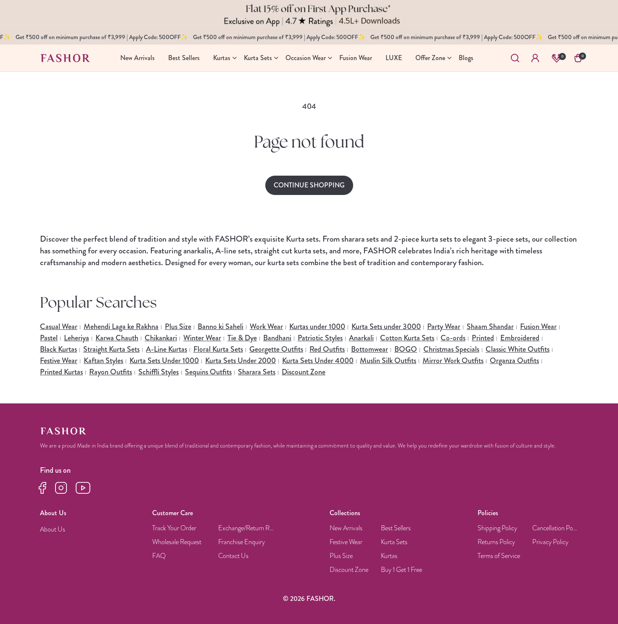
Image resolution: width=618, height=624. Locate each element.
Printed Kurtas (61, 371)
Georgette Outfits (276, 349)
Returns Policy (496, 542)
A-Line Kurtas (166, 349)
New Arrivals (346, 528)
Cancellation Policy (555, 528)
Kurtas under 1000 (317, 326)
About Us (52, 529)
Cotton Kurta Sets (407, 337)
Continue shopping (309, 185)
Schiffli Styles (158, 371)
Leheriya (76, 337)
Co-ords (453, 337)
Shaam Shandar (490, 326)
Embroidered (519, 337)
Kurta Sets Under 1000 (164, 360)
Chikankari (161, 337)
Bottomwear (369, 349)
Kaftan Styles (103, 360)
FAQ (159, 556)
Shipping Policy (497, 528)
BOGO (405, 349)
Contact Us (233, 556)
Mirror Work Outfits (453, 360)
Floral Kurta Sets (218, 349)
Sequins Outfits (208, 371)
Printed (483, 337)
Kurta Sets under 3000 (386, 326)
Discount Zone (303, 371)
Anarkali (361, 337)
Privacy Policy (550, 542)
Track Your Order (174, 528)
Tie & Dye (242, 337)
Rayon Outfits (110, 371)
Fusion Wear (538, 326)
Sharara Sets (256, 371)
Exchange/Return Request (247, 528)
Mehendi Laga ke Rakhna (121, 326)
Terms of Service (499, 556)
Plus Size (178, 326)
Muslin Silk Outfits (388, 360)
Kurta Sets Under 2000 (240, 360)
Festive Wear (58, 360)
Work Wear (266, 326)
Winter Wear (202, 337)
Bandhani (277, 337)
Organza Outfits (514, 360)
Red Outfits (327, 349)
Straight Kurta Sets (111, 349)
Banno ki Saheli (220, 326)
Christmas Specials (451, 349)
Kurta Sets (394, 542)
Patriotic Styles (320, 337)
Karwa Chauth (116, 337)
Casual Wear (58, 326)
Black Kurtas (58, 349)
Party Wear (443, 326)
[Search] (515, 58)
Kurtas (389, 556)
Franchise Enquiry (241, 542)
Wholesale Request (176, 542)
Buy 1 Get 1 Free (401, 570)
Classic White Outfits (517, 349)
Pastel (49, 337)
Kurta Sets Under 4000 (318, 360)
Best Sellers (396, 528)
